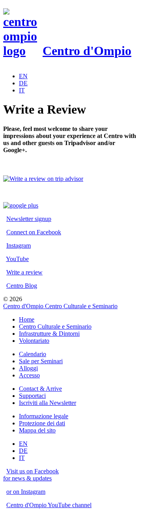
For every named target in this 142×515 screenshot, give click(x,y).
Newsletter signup (28, 218)
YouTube (17, 259)
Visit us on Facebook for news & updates (31, 475)
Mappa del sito (37, 430)
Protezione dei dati (42, 423)
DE (23, 83)
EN (23, 76)
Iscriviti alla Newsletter (47, 402)
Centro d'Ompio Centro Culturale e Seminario (60, 306)
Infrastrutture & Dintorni (49, 333)
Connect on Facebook (33, 232)
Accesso (29, 375)
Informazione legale (43, 416)
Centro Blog (21, 285)
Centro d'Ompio (87, 51)
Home (26, 319)
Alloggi (28, 368)
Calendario (32, 354)
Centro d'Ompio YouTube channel (49, 505)
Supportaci (32, 395)
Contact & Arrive (40, 388)
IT (22, 90)
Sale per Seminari (41, 361)
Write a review (24, 272)
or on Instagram (25, 491)
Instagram (18, 245)
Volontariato (34, 340)
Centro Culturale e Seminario (55, 326)
